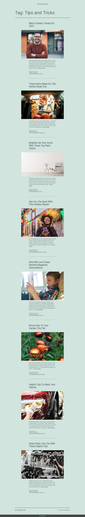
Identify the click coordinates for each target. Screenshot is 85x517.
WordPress (68, 510)
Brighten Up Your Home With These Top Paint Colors (41, 145)
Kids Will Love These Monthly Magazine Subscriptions (39, 265)
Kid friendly (33, 315)
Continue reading (41, 68)
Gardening (38, 374)
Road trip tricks (37, 132)
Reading (36, 315)
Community (36, 72)
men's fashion (34, 73)
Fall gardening (34, 374)
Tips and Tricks (40, 73)
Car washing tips (37, 433)
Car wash (33, 433)
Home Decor (35, 191)
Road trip (33, 132)
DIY (32, 191)
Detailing (36, 492)
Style (37, 73)
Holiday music (39, 252)
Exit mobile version (42, 515)
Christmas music (34, 252)
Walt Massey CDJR (42, 4)
